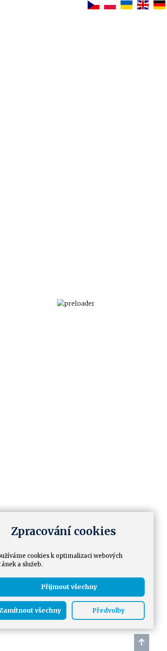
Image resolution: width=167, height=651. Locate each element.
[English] (142, 4)
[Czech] (93, 4)
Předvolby (108, 610)
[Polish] (109, 4)
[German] (159, 4)
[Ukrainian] (126, 4)
